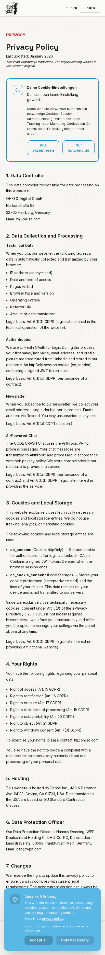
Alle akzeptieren (43, 147)
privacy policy (52, 918)
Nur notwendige (78, 147)
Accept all (39, 940)
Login (90, 8)
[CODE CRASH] (11, 8)
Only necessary (75, 940)
